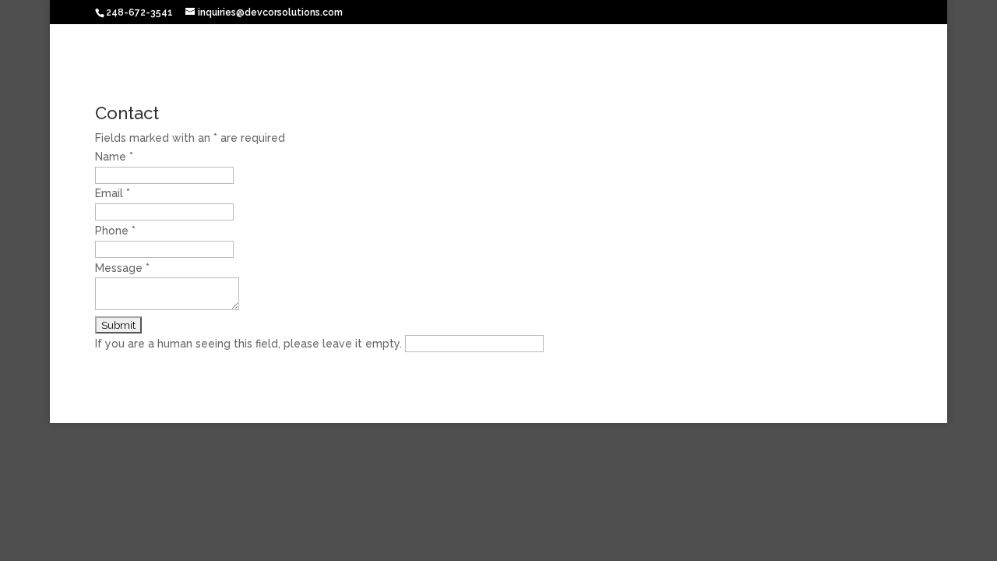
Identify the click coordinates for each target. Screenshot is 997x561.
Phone (115, 230)
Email (112, 193)
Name (114, 156)
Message (122, 268)
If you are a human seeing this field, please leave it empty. (250, 343)
